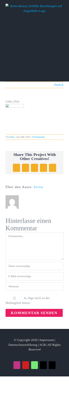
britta (12, 137)
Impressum (47, 340)
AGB (42, 345)
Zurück (58, 84)
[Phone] (52, 365)
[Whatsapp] (34, 365)
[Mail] (43, 365)
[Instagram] (16, 365)
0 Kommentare (38, 137)
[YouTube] (25, 365)
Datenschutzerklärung (22, 345)
